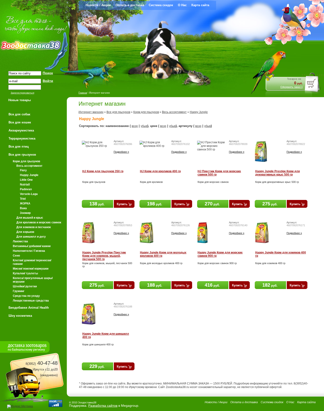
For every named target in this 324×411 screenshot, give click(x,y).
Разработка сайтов (102, 405)
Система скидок (161, 5)
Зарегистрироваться (22, 92)
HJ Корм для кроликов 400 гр (160, 171)
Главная (83, 92)
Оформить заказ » (291, 87)
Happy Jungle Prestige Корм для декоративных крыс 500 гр (277, 173)
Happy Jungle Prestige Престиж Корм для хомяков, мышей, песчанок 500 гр (104, 256)
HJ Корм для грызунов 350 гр (102, 171)
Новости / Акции (98, 5)
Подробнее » (121, 151)
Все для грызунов (118, 112)
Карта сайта (200, 5)
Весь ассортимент (174, 112)
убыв (144, 126)
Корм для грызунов (146, 112)
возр (135, 126)
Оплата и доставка (130, 5)
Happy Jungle (199, 112)
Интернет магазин (91, 112)
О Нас (182, 5)
